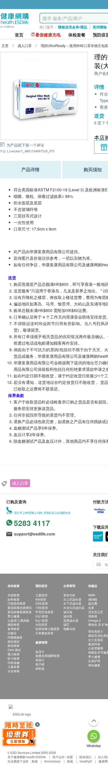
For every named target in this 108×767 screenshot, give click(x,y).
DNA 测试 (14, 650)
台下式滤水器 (72, 603)
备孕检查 (14, 628)
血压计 (39, 651)
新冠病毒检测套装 (20, 612)
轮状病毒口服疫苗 (47, 628)
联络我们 (85, 757)
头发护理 (94, 661)
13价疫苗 (41, 607)
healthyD (86, 761)
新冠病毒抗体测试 (20, 607)
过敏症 (12, 633)
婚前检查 (14, 624)
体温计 (39, 660)
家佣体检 (14, 645)
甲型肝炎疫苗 (44, 612)
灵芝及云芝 (95, 612)
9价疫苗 (40, 599)
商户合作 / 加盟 (62, 757)
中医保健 (14, 662)
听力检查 (14, 658)
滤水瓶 (67, 616)
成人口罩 (20, 483)
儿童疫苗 (41, 595)
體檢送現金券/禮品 (72, 26)
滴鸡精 (92, 599)
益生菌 (92, 603)
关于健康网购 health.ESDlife (27, 757)
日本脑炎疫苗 (44, 633)
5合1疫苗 (41, 616)
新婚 (35, 761)
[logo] (14, 27)
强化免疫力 (95, 631)
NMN (91, 595)
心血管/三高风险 (18, 620)
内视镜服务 (15, 637)
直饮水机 (69, 595)
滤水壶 (67, 612)
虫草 (91, 607)
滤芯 (66, 624)
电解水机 (69, 628)
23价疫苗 (41, 603)
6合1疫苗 (41, 620)
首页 (19, 35)
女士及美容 (95, 640)
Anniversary (52, 761)
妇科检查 (14, 599)
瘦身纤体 (94, 644)
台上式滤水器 (72, 599)
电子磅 (39, 664)
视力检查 (14, 654)
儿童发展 (14, 666)
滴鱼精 (92, 616)
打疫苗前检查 (17, 603)
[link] (20, 713)
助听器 (39, 668)
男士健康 (14, 616)
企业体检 (14, 671)
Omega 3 (94, 620)
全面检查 (14, 595)
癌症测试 (14, 641)
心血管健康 (95, 648)
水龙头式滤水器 (73, 607)
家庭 (70, 761)
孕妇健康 (94, 665)
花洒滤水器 (70, 620)
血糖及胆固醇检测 (47, 655)
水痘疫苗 (41, 624)
